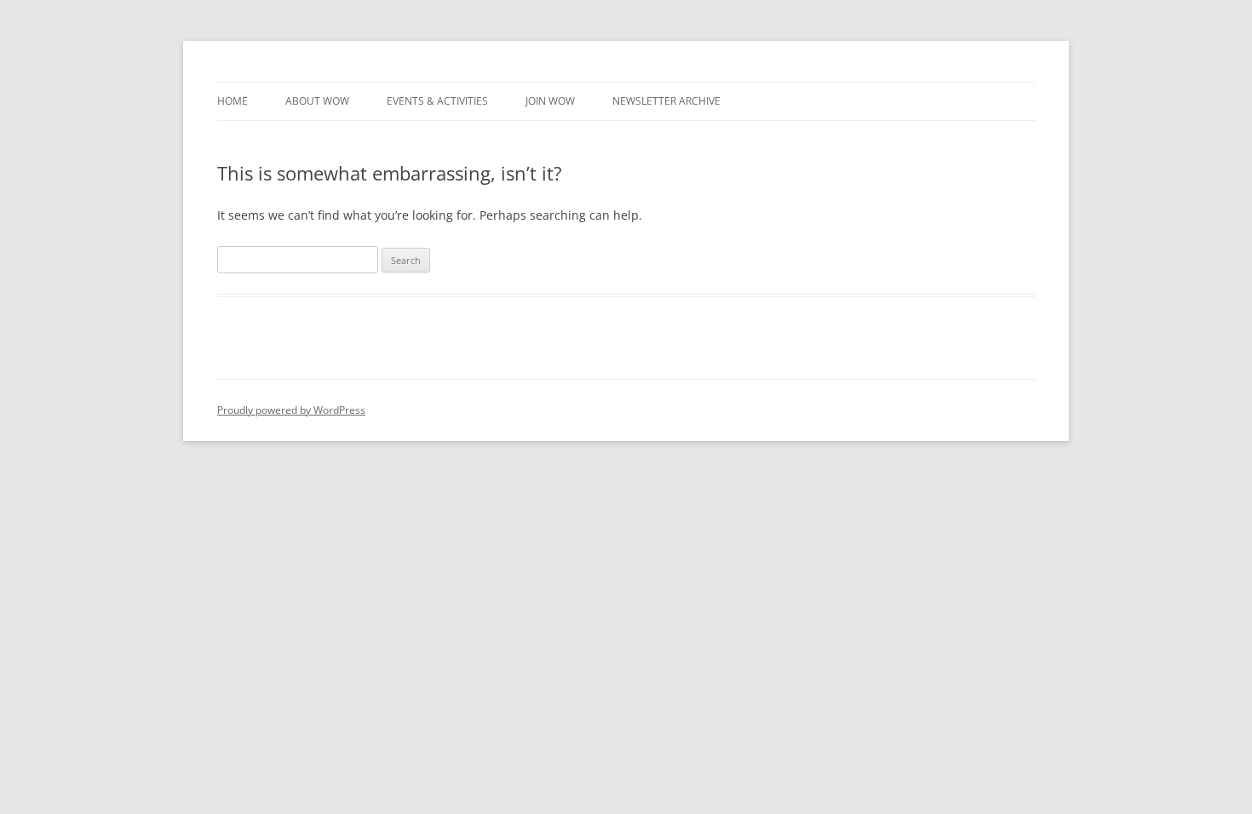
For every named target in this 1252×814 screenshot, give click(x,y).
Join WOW (550, 101)
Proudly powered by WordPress (291, 410)
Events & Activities (437, 101)
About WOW (317, 101)
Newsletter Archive (666, 101)
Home (232, 101)
